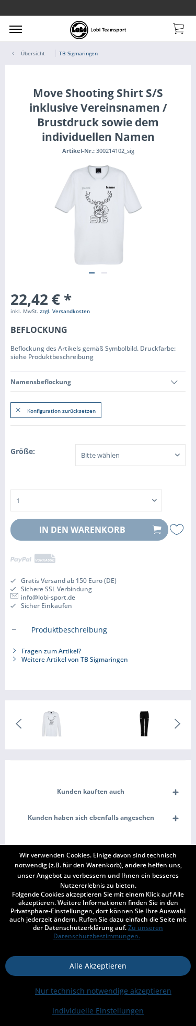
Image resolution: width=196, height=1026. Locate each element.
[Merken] (178, 530)
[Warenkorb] (179, 27)
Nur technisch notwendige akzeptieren (103, 991)
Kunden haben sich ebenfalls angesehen (91, 817)
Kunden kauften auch (90, 791)
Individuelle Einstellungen (98, 1011)
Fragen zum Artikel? (50, 651)
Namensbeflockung (40, 381)
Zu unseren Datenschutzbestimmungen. (108, 931)
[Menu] (15, 29)
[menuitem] (15, 29)
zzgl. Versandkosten (65, 311)
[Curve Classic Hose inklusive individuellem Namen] (144, 724)
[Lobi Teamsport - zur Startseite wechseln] (98, 30)
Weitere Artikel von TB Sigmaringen (74, 659)
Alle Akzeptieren (98, 966)
